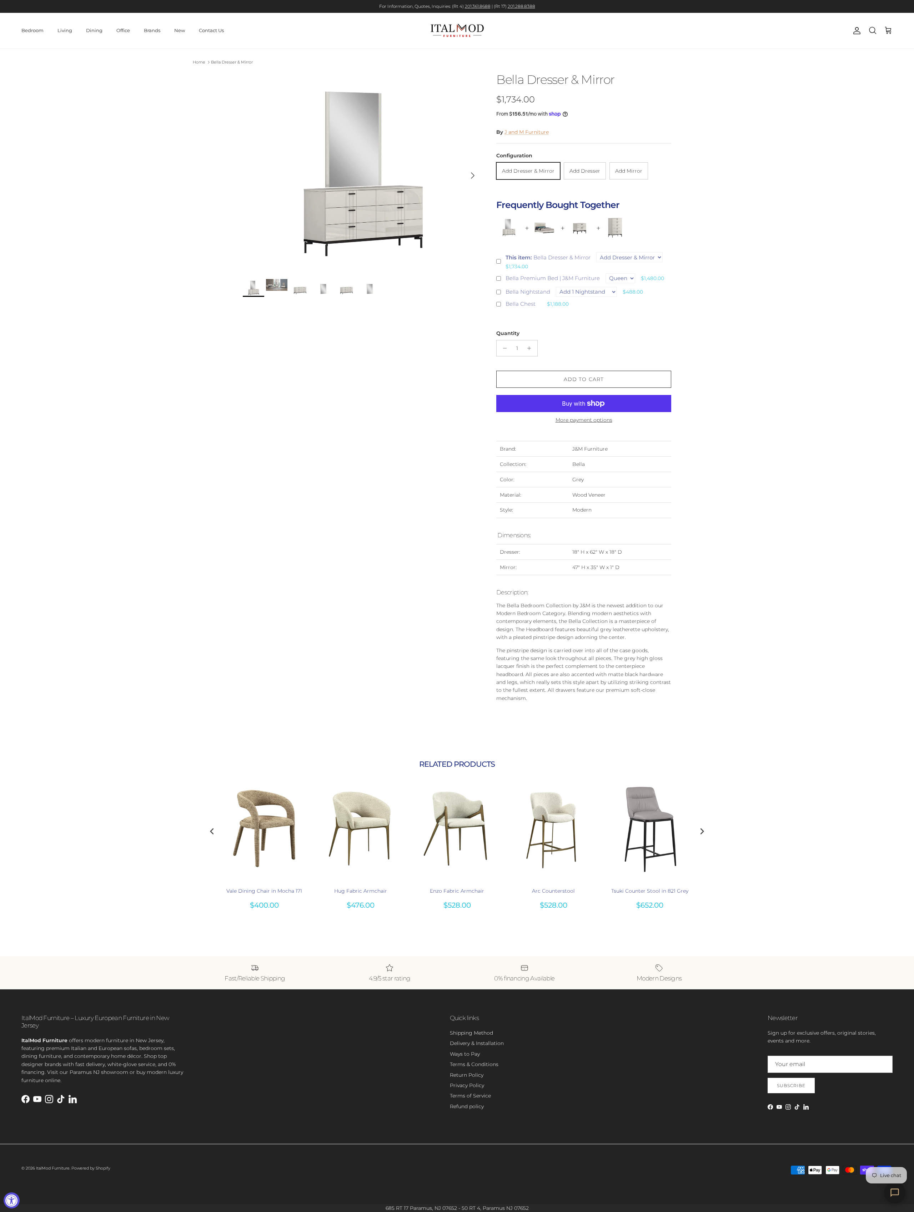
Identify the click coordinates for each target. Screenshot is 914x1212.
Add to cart (584, 379)
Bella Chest (521, 303)
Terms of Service (470, 1095)
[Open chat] (894, 1192)
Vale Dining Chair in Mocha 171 (264, 891)
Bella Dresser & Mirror (232, 62)
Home (199, 62)
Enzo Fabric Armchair (457, 891)
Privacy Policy (467, 1085)
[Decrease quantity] (503, 348)
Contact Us (211, 30)
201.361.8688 (478, 6)
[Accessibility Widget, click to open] (12, 1200)
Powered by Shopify (90, 1168)
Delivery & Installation (477, 1043)
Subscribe (791, 1085)
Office (123, 30)
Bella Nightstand (528, 291)
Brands (152, 30)
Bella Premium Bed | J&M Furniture (553, 278)
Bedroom (32, 30)
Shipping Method (471, 1033)
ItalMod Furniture (53, 1168)
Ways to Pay (465, 1054)
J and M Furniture (526, 132)
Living (64, 30)
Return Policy (466, 1075)
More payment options (584, 420)
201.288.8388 (521, 6)
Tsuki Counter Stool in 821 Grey (649, 891)
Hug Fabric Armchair (360, 891)
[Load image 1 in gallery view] (362, 172)
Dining (94, 30)
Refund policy (467, 1106)
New (179, 30)
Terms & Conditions (474, 1064)
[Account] (855, 30)
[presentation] (212, 831)
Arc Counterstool (553, 891)
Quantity (507, 333)
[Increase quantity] (531, 348)
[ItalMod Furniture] (457, 30)
